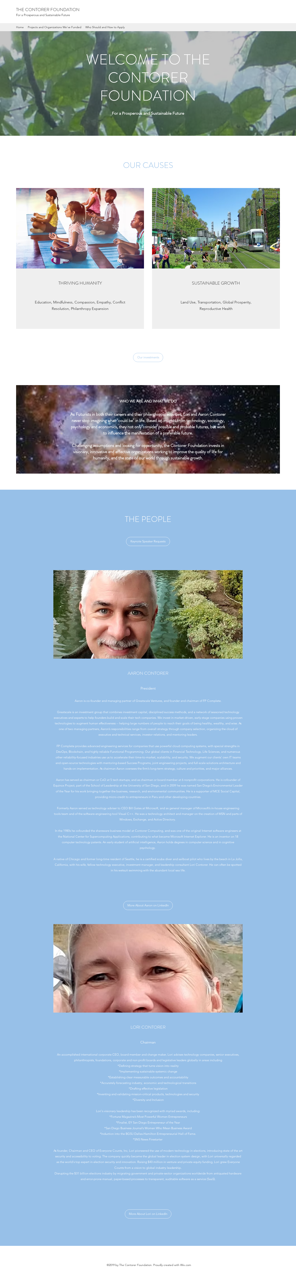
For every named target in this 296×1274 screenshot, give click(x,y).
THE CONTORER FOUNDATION (48, 9)
